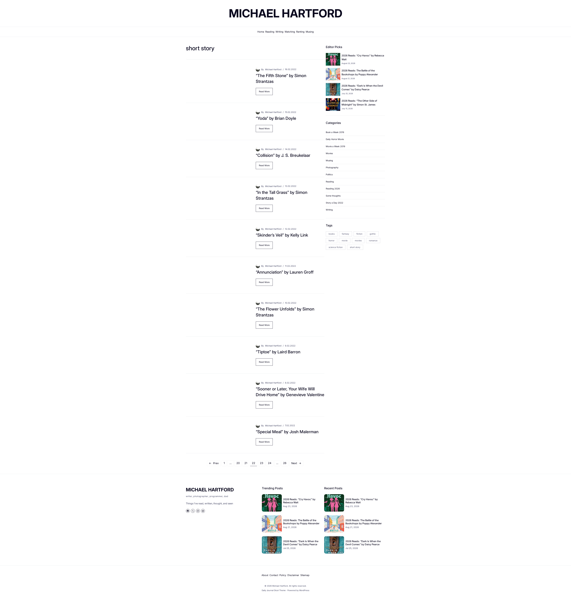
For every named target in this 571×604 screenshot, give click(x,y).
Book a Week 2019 (335, 132)
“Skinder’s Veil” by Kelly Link (282, 235)
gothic (373, 234)
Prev (214, 463)
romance (373, 240)
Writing (329, 209)
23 (261, 463)
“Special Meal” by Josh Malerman (287, 431)
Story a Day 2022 (334, 202)
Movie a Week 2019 (335, 146)
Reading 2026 (333, 188)
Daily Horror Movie (335, 139)
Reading (330, 181)
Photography (332, 167)
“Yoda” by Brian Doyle (276, 118)
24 (269, 463)
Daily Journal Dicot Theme (274, 590)
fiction (359, 234)
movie (345, 240)
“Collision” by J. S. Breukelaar (283, 155)
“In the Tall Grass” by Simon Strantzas (281, 195)
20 (238, 463)
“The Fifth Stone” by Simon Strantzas (281, 78)
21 (245, 463)
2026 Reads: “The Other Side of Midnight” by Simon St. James (359, 102)
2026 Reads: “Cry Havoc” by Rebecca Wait (363, 57)
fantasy (345, 234)
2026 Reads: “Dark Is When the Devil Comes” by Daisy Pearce (362, 87)
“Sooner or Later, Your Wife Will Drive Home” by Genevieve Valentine (290, 391)
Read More (265, 92)
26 (284, 463)
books (332, 234)
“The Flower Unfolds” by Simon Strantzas (285, 311)
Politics (329, 174)
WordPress (304, 590)
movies (358, 240)
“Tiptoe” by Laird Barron (278, 351)
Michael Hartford (285, 13)
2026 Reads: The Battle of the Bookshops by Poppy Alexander (360, 72)
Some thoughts (333, 195)
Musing (329, 160)
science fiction (336, 247)
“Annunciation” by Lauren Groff (285, 272)
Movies (329, 153)
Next (296, 463)
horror (331, 240)
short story (355, 247)
